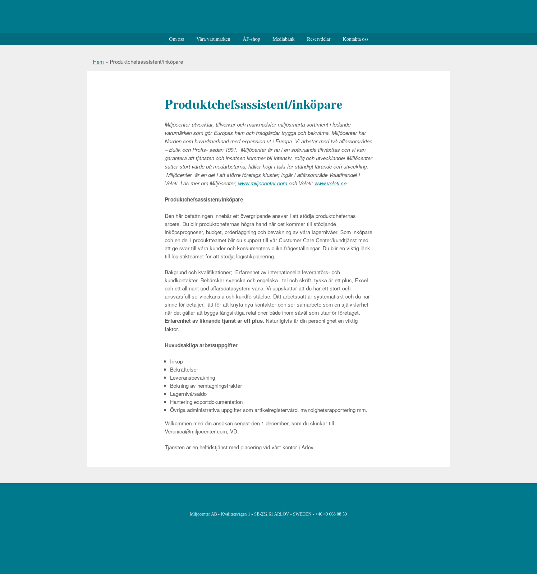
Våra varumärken (213, 38)
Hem (98, 61)
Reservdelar (318, 38)
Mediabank (284, 38)
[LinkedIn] (428, 514)
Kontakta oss (355, 38)
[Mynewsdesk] (441, 514)
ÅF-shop (251, 38)
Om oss (176, 38)
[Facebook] (403, 514)
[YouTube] (416, 514)
